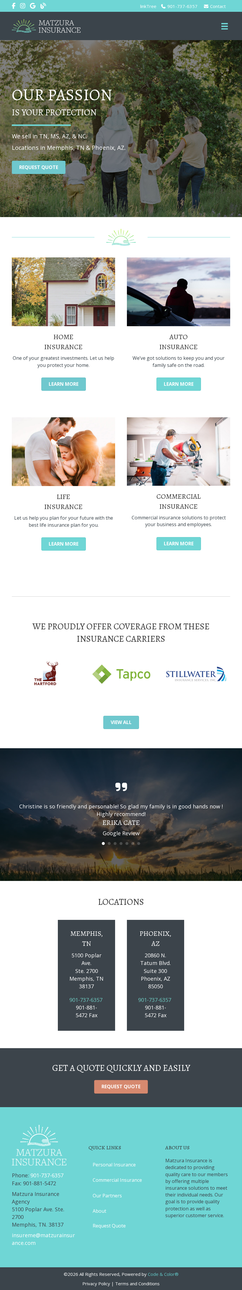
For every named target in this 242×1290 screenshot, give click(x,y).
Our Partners (107, 1195)
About (99, 1211)
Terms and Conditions (137, 1283)
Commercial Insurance (117, 1180)
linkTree (148, 6)
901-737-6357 (181, 6)
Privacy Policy (96, 1283)
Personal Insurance (114, 1164)
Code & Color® (163, 1274)
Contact (217, 6)
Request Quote (109, 1225)
